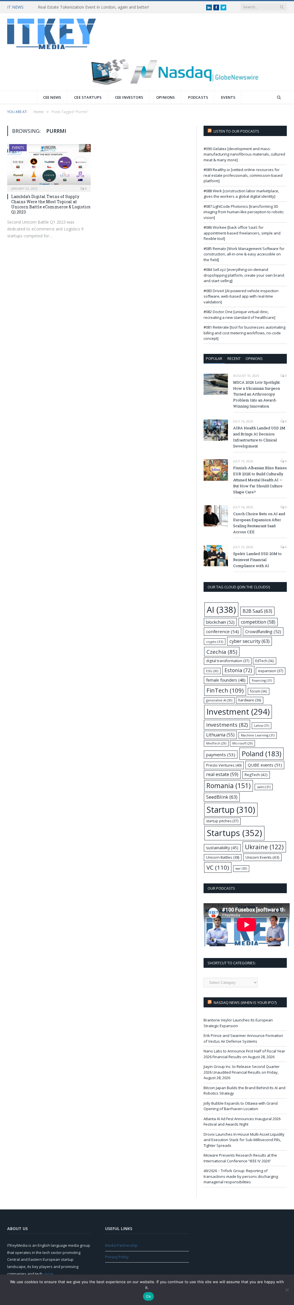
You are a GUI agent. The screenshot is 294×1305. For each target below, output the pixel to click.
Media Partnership (121, 1245)
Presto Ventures (223, 765)
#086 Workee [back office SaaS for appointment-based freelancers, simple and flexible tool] (242, 233)
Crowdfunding (263, 631)
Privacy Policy (117, 1256)
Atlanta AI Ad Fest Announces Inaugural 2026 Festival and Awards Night (242, 1121)
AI (221, 609)
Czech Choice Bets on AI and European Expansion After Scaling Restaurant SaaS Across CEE (259, 522)
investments (227, 724)
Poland (261, 753)
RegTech (256, 774)
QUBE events (265, 765)
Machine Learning (257, 735)
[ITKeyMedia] (51, 32)
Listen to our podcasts (236, 131)
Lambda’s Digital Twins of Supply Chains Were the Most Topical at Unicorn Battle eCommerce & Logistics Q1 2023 (50, 204)
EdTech (264, 660)
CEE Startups (88, 97)
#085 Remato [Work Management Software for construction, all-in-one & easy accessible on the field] (244, 254)
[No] (287, 1290)
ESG (212, 671)
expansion (270, 670)
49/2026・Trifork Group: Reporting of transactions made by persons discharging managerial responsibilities (241, 1176)
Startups (234, 833)
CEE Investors (129, 97)
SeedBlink (221, 797)
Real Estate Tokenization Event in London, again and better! (93, 7)
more (48, 1273)
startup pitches (222, 821)
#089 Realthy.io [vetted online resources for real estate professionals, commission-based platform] (243, 175)
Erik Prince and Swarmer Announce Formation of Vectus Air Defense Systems (243, 1038)
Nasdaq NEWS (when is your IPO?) (245, 1002)
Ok (148, 1296)
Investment (238, 711)
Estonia (238, 670)
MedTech (216, 743)
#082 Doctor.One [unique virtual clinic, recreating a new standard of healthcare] (239, 314)
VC (217, 867)
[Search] (279, 97)
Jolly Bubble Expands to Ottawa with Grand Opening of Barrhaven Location (241, 1106)
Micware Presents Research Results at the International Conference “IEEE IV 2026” (240, 1158)
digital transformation (227, 660)
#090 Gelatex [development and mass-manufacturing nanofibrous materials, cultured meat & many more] (244, 154)
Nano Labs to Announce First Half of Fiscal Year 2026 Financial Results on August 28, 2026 (244, 1053)
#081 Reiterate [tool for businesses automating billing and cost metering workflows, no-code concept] (244, 333)
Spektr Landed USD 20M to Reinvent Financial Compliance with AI (257, 559)
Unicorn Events (262, 857)
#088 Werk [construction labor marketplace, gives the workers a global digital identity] (241, 193)
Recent (234, 358)
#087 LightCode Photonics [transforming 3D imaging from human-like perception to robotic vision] (244, 212)
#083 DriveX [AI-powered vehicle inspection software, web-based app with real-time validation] (241, 296)
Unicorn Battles (222, 857)
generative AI (219, 700)
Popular (214, 358)
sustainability (222, 847)
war (241, 868)
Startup (230, 809)
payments (220, 754)
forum (258, 691)
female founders (225, 680)
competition (258, 622)
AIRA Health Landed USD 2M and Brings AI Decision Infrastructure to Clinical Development (259, 437)
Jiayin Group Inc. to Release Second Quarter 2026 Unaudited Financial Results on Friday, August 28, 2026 (242, 1072)
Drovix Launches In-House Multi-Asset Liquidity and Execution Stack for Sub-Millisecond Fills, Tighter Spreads (244, 1140)
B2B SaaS (257, 611)
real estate (222, 774)
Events (228, 97)
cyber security (249, 641)
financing (262, 680)
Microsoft (242, 743)
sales (263, 787)
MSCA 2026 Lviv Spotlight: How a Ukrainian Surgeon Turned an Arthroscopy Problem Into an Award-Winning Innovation (257, 394)
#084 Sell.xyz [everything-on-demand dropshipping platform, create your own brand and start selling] (244, 275)
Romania (228, 785)
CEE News (52, 97)
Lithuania (220, 735)
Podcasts (198, 97)
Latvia (261, 725)
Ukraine (264, 847)
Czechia (221, 651)
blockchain (220, 622)
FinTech (225, 690)
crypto (214, 641)
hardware (249, 700)
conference (222, 631)
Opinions (165, 97)
